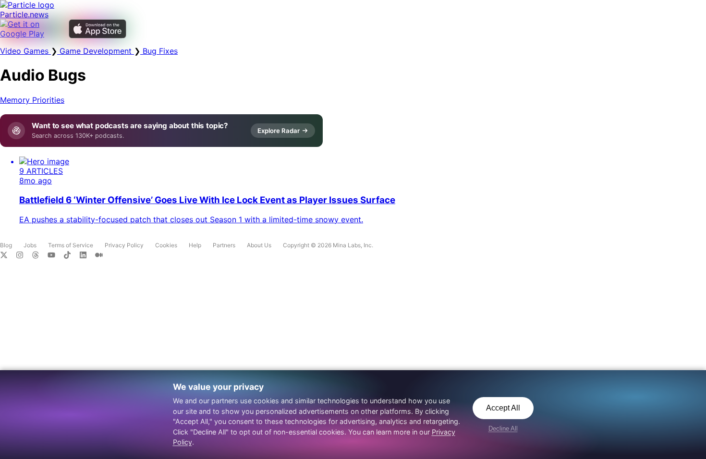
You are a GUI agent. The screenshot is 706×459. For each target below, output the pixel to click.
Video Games (25, 51)
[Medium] (102, 256)
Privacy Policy (124, 245)
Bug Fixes (159, 51)
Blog (6, 245)
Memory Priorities (32, 100)
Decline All (503, 428)
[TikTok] (71, 256)
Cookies (166, 245)
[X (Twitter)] (8, 256)
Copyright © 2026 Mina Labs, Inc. (328, 245)
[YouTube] (55, 256)
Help (195, 245)
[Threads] (40, 256)
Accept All (503, 408)
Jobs (30, 245)
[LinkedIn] (87, 256)
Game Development (95, 51)
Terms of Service (70, 245)
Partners (224, 245)
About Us (259, 245)
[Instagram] (24, 256)
